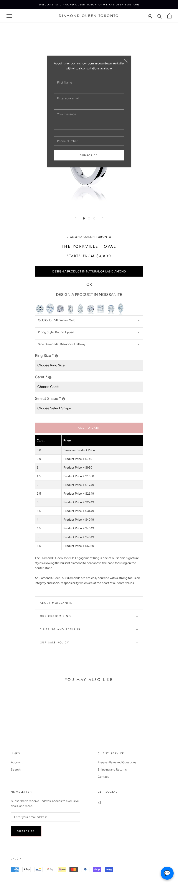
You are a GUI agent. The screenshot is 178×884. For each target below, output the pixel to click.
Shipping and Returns (60, 629)
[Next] (102, 218)
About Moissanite (56, 603)
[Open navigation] (9, 16)
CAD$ (14, 858)
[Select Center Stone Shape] (63, 398)
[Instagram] (99, 802)
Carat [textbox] (44, 376)
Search (16, 769)
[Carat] (49, 377)
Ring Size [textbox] (54, 355)
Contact (103, 777)
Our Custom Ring (55, 616)
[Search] (159, 16)
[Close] (126, 61)
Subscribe (89, 155)
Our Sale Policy (54, 643)
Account (17, 762)
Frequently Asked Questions (117, 762)
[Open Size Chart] (56, 356)
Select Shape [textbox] (64, 398)
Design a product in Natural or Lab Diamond (89, 271)
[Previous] (75, 218)
